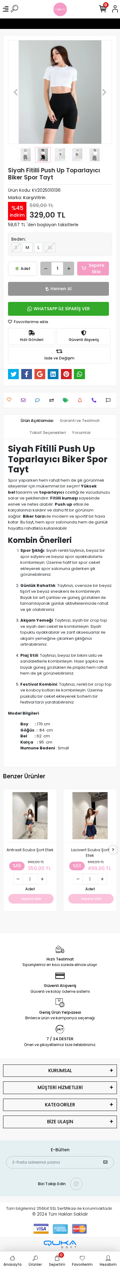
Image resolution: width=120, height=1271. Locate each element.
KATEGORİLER (60, 1104)
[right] (113, 850)
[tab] (37, 421)
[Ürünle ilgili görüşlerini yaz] (39, 400)
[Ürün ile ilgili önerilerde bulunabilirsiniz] (109, 400)
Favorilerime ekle (30, 322)
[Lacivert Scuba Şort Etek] (90, 817)
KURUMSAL (60, 1070)
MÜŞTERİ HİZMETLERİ (60, 1087)
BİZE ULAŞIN (60, 1121)
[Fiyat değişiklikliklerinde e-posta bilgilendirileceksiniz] (67, 400)
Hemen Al (61, 289)
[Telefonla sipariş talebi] (95, 400)
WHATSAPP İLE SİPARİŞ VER (62, 309)
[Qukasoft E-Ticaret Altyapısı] (60, 1244)
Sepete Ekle (96, 268)
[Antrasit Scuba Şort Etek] (30, 817)
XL (50, 247)
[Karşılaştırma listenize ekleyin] (53, 400)
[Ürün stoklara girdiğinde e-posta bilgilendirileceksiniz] (81, 400)
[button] (16, 92)
